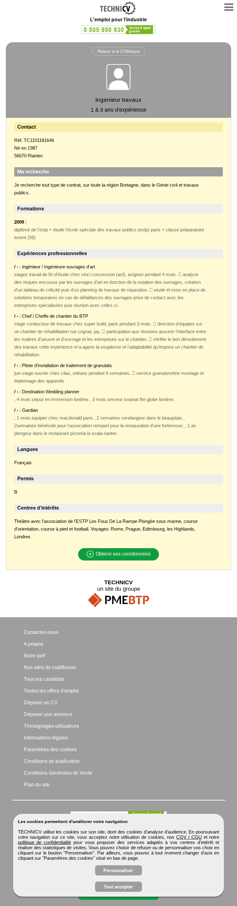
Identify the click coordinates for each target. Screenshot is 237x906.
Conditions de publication (52, 761)
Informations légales (46, 737)
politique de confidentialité (44, 842)
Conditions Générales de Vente (58, 773)
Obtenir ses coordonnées (122, 554)
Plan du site (37, 784)
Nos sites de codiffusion (50, 667)
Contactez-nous (41, 632)
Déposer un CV (41, 702)
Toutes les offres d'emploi (51, 690)
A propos (33, 644)
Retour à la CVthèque (119, 51)
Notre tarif (34, 655)
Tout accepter (118, 886)
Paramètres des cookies (50, 749)
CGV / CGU (189, 837)
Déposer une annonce (48, 714)
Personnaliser (118, 870)
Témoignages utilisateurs (51, 726)
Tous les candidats (44, 679)
